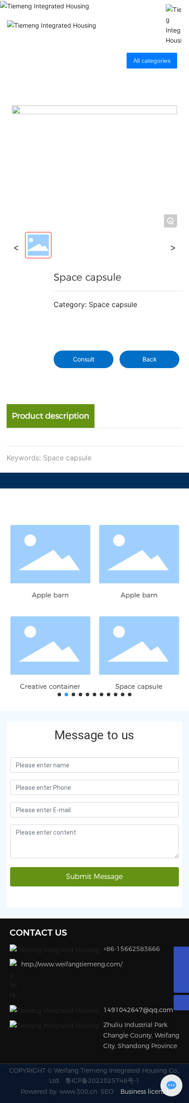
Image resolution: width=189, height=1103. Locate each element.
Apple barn (50, 595)
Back (149, 359)
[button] (59, 694)
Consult (83, 359)
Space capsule (138, 686)
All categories (152, 60)
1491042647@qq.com (138, 1010)
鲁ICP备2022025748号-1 (102, 1081)
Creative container (50, 686)
